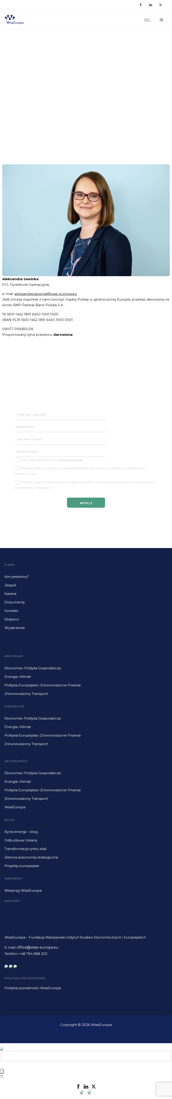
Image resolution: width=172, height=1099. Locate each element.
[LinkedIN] (150, 5)
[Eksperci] (86, 621)
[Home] (14, 24)
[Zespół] (86, 587)
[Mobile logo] (2, 1046)
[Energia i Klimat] (86, 678)
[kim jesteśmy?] (86, 578)
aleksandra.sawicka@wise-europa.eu (46, 294)
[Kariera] (86, 595)
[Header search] (161, 19)
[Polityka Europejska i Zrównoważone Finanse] (86, 687)
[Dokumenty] (86, 604)
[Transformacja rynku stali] (86, 850)
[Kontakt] (86, 612)
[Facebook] (141, 5)
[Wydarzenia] (86, 628)
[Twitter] (160, 5)
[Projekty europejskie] (86, 866)
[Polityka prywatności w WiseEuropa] (86, 988)
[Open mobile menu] (148, 19)
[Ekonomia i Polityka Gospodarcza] (86, 669)
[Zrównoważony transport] (86, 693)
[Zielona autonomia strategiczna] (86, 859)
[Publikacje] (86, 720)
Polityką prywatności (70, 460)
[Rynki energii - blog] (86, 833)
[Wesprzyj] (86, 890)
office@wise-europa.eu (37, 947)
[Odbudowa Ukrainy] (86, 842)
